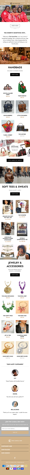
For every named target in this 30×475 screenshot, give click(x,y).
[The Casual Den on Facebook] (15, 458)
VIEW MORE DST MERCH (15, 160)
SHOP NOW (15, 25)
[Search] (25, 3)
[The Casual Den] (15, 3)
